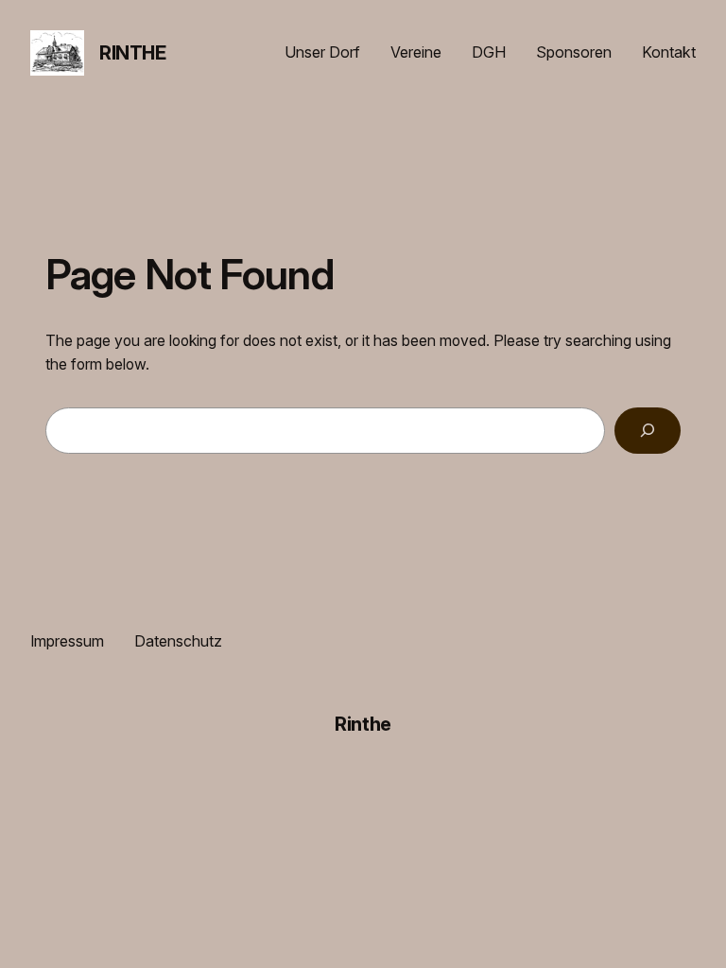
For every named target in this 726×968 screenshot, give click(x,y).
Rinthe (132, 53)
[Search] (647, 430)
